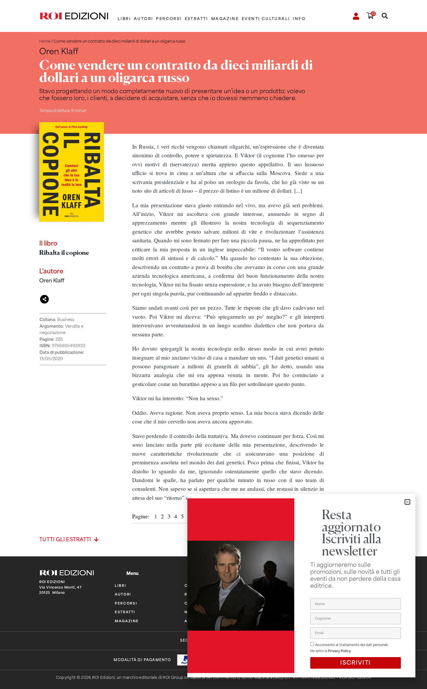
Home (45, 41)
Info (299, 19)
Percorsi (169, 19)
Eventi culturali (266, 19)
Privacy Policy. (339, 651)
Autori (143, 19)
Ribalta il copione (64, 252)
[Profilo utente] (356, 16)
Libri (124, 19)
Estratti (196, 19)
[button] (407, 502)
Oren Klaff (51, 280)
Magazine (225, 19)
